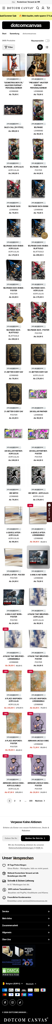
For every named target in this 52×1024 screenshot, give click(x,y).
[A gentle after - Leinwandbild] (38, 515)
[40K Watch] (13, 475)
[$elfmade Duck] (13, 188)
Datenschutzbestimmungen (21, 848)
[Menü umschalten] (3, 8)
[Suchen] (37, 8)
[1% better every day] (13, 354)
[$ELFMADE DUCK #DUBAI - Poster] (13, 270)
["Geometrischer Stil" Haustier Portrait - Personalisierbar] (13, 65)
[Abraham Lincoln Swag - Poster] (38, 765)
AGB (38, 848)
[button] (49, 512)
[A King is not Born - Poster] (13, 596)
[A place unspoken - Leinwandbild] (38, 681)
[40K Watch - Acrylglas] (38, 475)
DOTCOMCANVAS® (17, 1012)
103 (30, 801)
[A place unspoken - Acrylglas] (13, 681)
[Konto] (43, 8)
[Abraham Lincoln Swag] (38, 723)
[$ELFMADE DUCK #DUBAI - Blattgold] (38, 228)
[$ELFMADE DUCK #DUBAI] (38, 188)
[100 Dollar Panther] (38, 394)
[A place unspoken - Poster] (13, 723)
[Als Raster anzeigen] (40, 47)
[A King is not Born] (38, 557)
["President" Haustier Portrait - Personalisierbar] (38, 65)
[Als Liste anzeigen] (47, 47)
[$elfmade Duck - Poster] (38, 312)
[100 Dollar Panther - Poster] (38, 433)
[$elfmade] (38, 109)
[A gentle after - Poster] (13, 557)
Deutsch (30, 984)
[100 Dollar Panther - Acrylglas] (13, 433)
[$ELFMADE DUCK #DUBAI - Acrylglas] (13, 228)
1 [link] (9, 801)
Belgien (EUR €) (13, 984)
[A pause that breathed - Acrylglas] (38, 596)
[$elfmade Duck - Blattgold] (13, 312)
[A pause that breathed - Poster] (38, 638)
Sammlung (14, 33)
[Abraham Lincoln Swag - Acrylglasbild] (13, 765)
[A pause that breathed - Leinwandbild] (13, 638)
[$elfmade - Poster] (38, 149)
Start (4, 33)
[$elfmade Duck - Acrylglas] (38, 270)
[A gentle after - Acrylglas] (13, 515)
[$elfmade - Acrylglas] (13, 149)
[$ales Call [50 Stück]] (13, 109)
